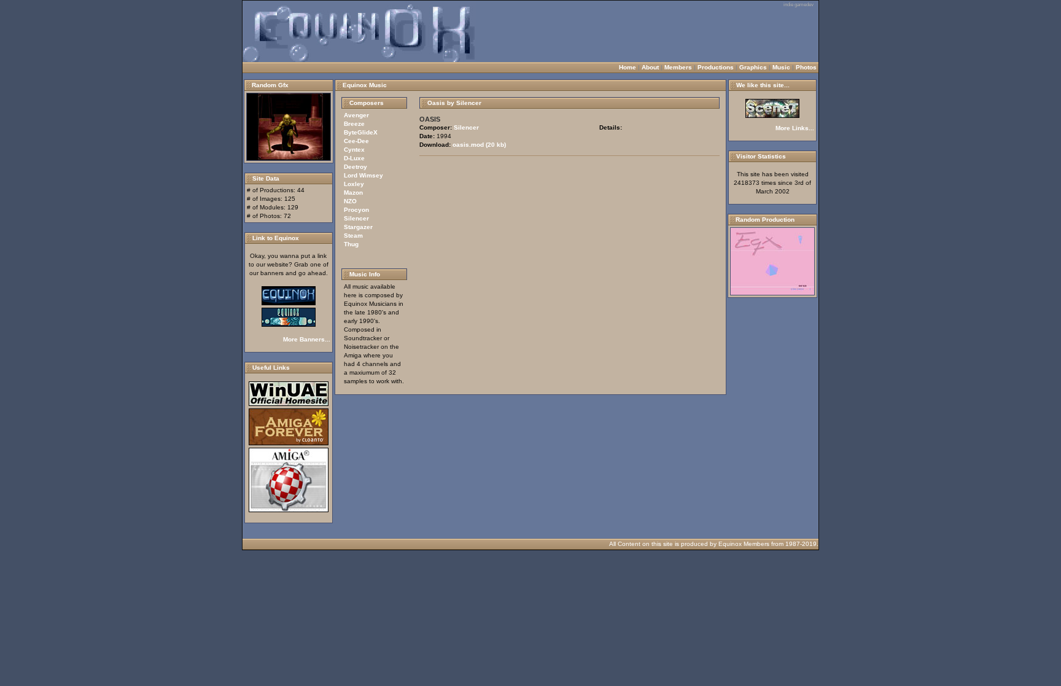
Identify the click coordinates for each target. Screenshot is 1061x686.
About (650, 67)
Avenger (356, 115)
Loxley (354, 184)
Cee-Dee (356, 141)
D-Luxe (354, 158)
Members (678, 67)
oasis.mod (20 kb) (479, 144)
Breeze (354, 123)
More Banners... (306, 339)
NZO (350, 201)
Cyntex (354, 149)
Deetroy (355, 166)
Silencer (356, 218)
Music (781, 67)
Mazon (353, 192)
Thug (351, 244)
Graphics (753, 67)
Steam (353, 235)
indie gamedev (798, 4)
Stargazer (358, 227)
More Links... (794, 128)
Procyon (356, 209)
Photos (806, 67)
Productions (716, 67)
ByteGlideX (361, 132)
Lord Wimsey (363, 175)
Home (627, 67)
